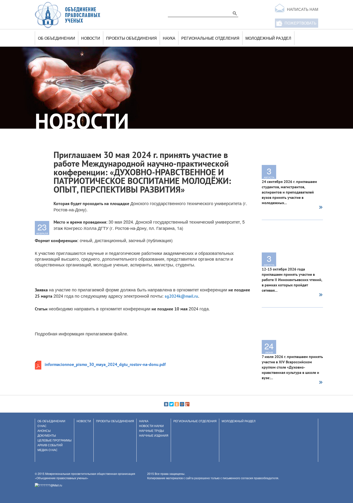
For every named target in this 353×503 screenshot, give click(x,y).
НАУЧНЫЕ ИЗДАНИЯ (153, 435)
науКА (169, 38)
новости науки (151, 426)
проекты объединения (131, 38)
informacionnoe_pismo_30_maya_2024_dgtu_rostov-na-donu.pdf (105, 364)
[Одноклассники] (177, 404)
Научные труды (151, 430)
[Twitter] (171, 404)
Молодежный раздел (268, 38)
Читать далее (320, 207)
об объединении (56, 38)
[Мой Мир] (182, 404)
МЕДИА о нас (47, 450)
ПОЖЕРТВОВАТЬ (300, 23)
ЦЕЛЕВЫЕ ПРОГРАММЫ (54, 440)
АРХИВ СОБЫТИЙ (50, 445)
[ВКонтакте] (166, 404)
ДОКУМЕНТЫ (46, 435)
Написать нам (302, 9)
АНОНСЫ (44, 430)
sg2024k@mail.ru (181, 296)
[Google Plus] (187, 404)
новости (90, 38)
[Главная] (68, 14)
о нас (42, 426)
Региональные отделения (210, 38)
